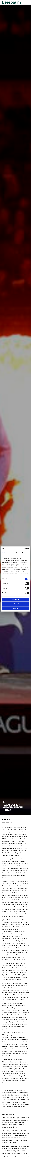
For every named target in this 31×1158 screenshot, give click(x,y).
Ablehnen (15, 608)
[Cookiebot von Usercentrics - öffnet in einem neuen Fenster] (22, 549)
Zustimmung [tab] (5, 552)
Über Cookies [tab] (25, 552)
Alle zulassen (15, 599)
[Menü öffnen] (29, 2)
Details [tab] (15, 552)
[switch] (27, 583)
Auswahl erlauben (15, 604)
